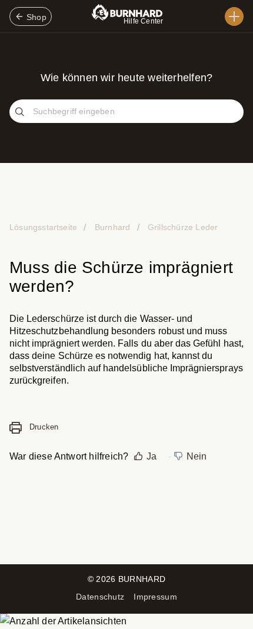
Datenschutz (100, 596)
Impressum (155, 596)
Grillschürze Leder (181, 227)
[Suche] (21, 112)
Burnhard (112, 227)
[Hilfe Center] (234, 16)
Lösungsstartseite (44, 227)
